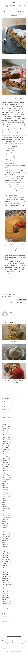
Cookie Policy (19, 651)
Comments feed (7, 620)
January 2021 (6, 439)
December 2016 (7, 512)
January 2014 (6, 576)
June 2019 (5, 470)
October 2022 (6, 426)
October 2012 (6, 605)
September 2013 (7, 584)
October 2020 (6, 445)
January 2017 (6, 510)
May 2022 (5, 430)
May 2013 (5, 591)
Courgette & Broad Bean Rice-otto (10, 401)
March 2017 (6, 506)
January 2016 (6, 531)
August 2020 (6, 449)
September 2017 (7, 496)
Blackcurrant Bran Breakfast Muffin (8, 295)
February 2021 (6, 437)
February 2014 (6, 574)
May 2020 (5, 454)
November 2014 (7, 557)
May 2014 (5, 569)
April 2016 (5, 525)
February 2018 (6, 493)
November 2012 (7, 603)
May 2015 (5, 546)
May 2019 (5, 472)
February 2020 (6, 458)
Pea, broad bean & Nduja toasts (10, 406)
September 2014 (7, 561)
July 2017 (5, 498)
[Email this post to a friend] (25, 284)
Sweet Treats (14, 15)
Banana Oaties (5, 398)
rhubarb (15, 278)
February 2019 (6, 473)
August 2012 (6, 608)
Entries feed (6, 618)
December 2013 (7, 578)
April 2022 (5, 432)
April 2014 (5, 570)
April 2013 (5, 593)
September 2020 (7, 447)
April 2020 (5, 456)
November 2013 (7, 580)
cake (10, 278)
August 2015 (6, 540)
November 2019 (7, 462)
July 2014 (5, 565)
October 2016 (6, 515)
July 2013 (5, 588)
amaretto (5, 278)
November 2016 (7, 513)
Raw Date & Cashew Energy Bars (10, 409)
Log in (4, 616)
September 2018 (7, 479)
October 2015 (6, 536)
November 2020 (7, 443)
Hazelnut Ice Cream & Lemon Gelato (11, 404)
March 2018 (6, 491)
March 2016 (6, 527)
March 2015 (6, 550)
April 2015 (5, 548)
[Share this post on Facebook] (18, 284)
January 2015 (6, 553)
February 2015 (6, 551)
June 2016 (5, 521)
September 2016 (7, 517)
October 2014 (6, 559)
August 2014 (6, 563)
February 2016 (6, 529)
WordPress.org (7, 621)
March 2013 (6, 595)
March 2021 (6, 435)
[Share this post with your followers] (20, 284)
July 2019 (5, 468)
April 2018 (5, 489)
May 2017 (5, 502)
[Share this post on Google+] (23, 284)
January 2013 (6, 599)
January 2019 (6, 475)
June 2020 (5, 453)
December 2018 (7, 477)
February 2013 (6, 597)
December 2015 (7, 532)
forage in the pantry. (14, 6)
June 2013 (5, 589)
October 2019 (6, 464)
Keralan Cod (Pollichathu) (18, 302)
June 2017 (5, 500)
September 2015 (7, 538)
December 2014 (7, 555)
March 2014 (6, 572)
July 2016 (5, 519)
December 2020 (7, 441)
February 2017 (6, 508)
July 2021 (5, 434)
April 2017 (5, 504)
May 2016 (5, 523)
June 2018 (5, 485)
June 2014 (5, 567)
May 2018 (5, 487)
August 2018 (6, 481)
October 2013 (6, 582)
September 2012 (7, 607)
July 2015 (5, 542)
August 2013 (6, 586)
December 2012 (7, 601)
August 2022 (6, 428)
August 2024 (6, 424)
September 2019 (7, 466)
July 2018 (5, 483)
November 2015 (7, 534)
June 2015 (5, 544)
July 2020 (5, 451)
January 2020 (6, 460)
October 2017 (6, 494)
